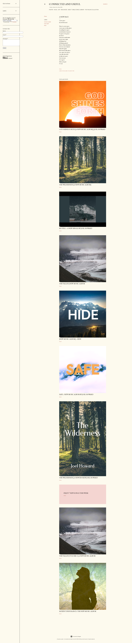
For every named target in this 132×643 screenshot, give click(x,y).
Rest (45, 25)
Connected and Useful (64, 4)
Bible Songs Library (78, 9)
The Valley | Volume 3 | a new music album (77, 556)
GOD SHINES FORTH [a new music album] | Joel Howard (82, 129)
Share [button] (45, 16)
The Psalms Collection (92, 9)
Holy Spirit (46, 23)
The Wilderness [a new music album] (75, 185)
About (70, 9)
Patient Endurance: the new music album (77, 611)
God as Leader (47, 21)
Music (55, 9)
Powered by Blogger (77, 636)
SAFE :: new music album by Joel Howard (76, 394)
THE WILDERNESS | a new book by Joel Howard (78, 478)
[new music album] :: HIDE (70, 339)
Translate (14, 22)
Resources (64, 9)
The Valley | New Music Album (72, 284)
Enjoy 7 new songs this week (76, 493)
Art (59, 9)
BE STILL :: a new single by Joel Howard (75, 228)
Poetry (51, 9)
